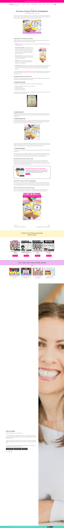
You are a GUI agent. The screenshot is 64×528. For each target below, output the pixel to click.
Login (44, 4)
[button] (10, 449)
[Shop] (11, 451)
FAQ (40, 4)
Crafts (32, 9)
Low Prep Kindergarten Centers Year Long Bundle (15, 252)
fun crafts (20, 182)
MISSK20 (28, 1)
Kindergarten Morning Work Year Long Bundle (37, 252)
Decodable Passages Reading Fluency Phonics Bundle (49, 252)
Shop (24, 4)
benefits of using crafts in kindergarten (30, 72)
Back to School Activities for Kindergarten (20, 226)
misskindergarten (29, 13)
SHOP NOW (28, 174)
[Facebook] (6, 451)
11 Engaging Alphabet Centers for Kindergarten (43, 226)
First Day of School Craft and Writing (35, 168)
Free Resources (34, 4)
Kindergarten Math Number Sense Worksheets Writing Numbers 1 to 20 (26, 252)
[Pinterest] (9, 451)
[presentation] (20, 172)
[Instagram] (8, 451)
